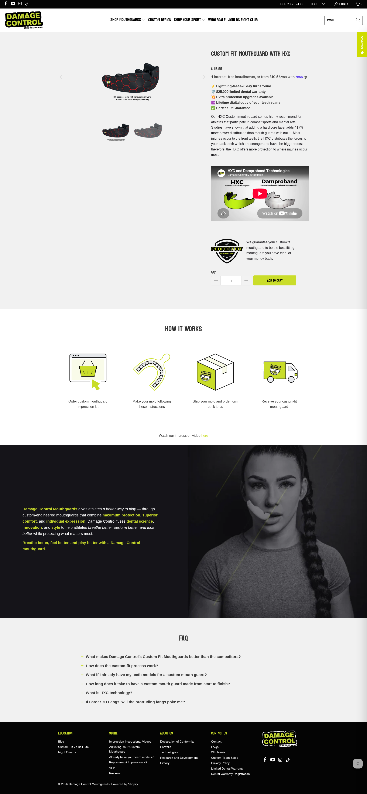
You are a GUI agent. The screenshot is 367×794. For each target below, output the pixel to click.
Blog (61, 741)
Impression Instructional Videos (130, 741)
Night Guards (67, 752)
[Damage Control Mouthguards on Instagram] (20, 4)
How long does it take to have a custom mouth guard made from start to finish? (158, 684)
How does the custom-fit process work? (122, 666)
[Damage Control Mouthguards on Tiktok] (27, 4)
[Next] (203, 77)
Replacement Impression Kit (128, 762)
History (164, 763)
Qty (213, 272)
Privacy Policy (220, 763)
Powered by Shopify (124, 784)
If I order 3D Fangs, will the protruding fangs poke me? (135, 702)
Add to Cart (274, 280)
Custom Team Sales (224, 757)
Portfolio (165, 747)
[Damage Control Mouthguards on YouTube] (13, 4)
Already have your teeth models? (131, 757)
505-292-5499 (292, 4)
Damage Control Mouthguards (89, 784)
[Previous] (61, 77)
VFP (112, 768)
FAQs (215, 747)
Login (344, 4)
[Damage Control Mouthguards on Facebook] (5, 4)
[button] (127, 20)
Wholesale (218, 752)
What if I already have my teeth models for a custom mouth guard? (146, 675)
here (204, 435)
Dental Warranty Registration (230, 774)
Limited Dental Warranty (227, 768)
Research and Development (179, 757)
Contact (216, 741)
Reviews (362, 41)
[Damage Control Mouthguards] (24, 20)
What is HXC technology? (109, 693)
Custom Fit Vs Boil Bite (73, 747)
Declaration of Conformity (177, 741)
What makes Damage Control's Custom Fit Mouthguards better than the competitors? (163, 657)
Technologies (169, 752)
